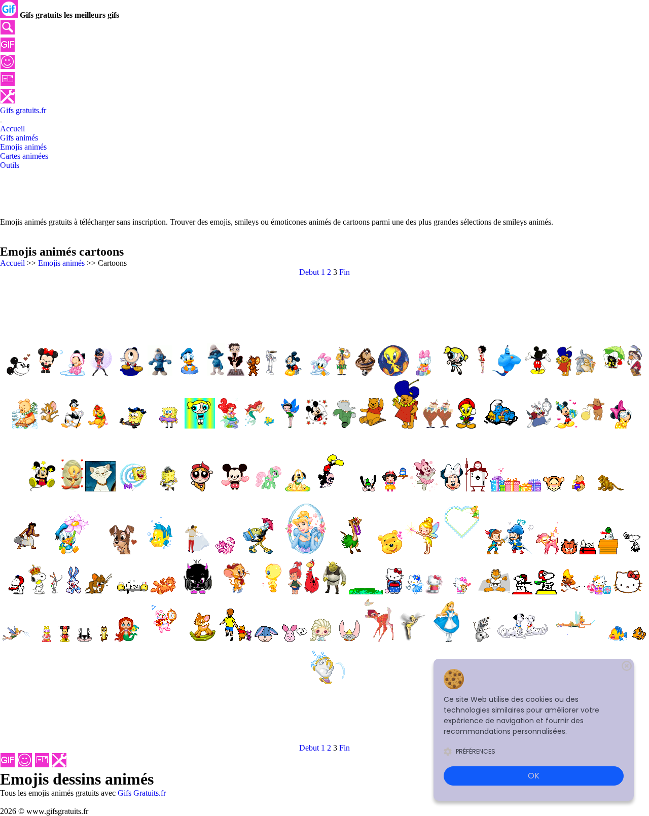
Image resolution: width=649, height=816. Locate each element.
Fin (344, 272)
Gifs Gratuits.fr (142, 793)
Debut (309, 272)
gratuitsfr (23, 110)
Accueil (12, 263)
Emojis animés (61, 263)
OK (533, 776)
